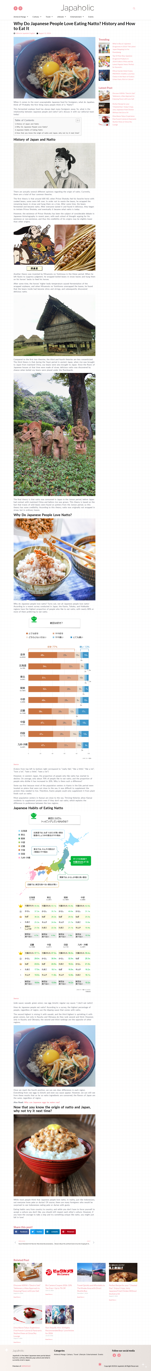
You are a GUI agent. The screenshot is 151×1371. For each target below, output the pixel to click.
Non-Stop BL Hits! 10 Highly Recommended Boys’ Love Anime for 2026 (59, 1330)
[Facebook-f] (16, 8)
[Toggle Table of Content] (76, 120)
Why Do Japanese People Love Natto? (32, 127)
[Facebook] (114, 1355)
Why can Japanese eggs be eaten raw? (42, 1102)
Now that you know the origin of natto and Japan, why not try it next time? (47, 133)
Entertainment (76, 17)
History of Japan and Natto (27, 124)
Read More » (17, 1297)
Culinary (35, 17)
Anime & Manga (20, 17)
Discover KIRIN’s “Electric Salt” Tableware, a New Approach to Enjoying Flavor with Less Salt (27, 1288)
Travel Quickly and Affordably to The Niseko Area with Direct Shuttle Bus (91, 1288)
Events (91, 17)
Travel (48, 17)
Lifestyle (60, 17)
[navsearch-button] (133, 8)
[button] (21, 1231)
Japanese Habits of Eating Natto (29, 130)
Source (16, 998)
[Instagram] (20, 8)
